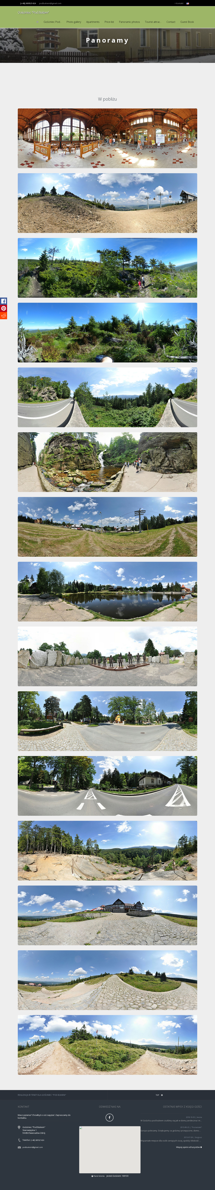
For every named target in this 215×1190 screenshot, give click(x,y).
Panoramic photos (129, 22)
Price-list (109, 22)
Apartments (92, 22)
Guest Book (187, 22)
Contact (171, 22)
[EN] (192, 3)
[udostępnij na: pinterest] (3, 308)
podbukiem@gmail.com (50, 3)
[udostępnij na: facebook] (3, 301)
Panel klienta (99, 1176)
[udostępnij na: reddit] (3, 315)
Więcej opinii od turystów (188, 1147)
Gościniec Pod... (52, 22)
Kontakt (179, 3)
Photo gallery (73, 22)
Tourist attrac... (153, 22)
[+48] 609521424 (37, 1140)
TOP (158, 1095)
